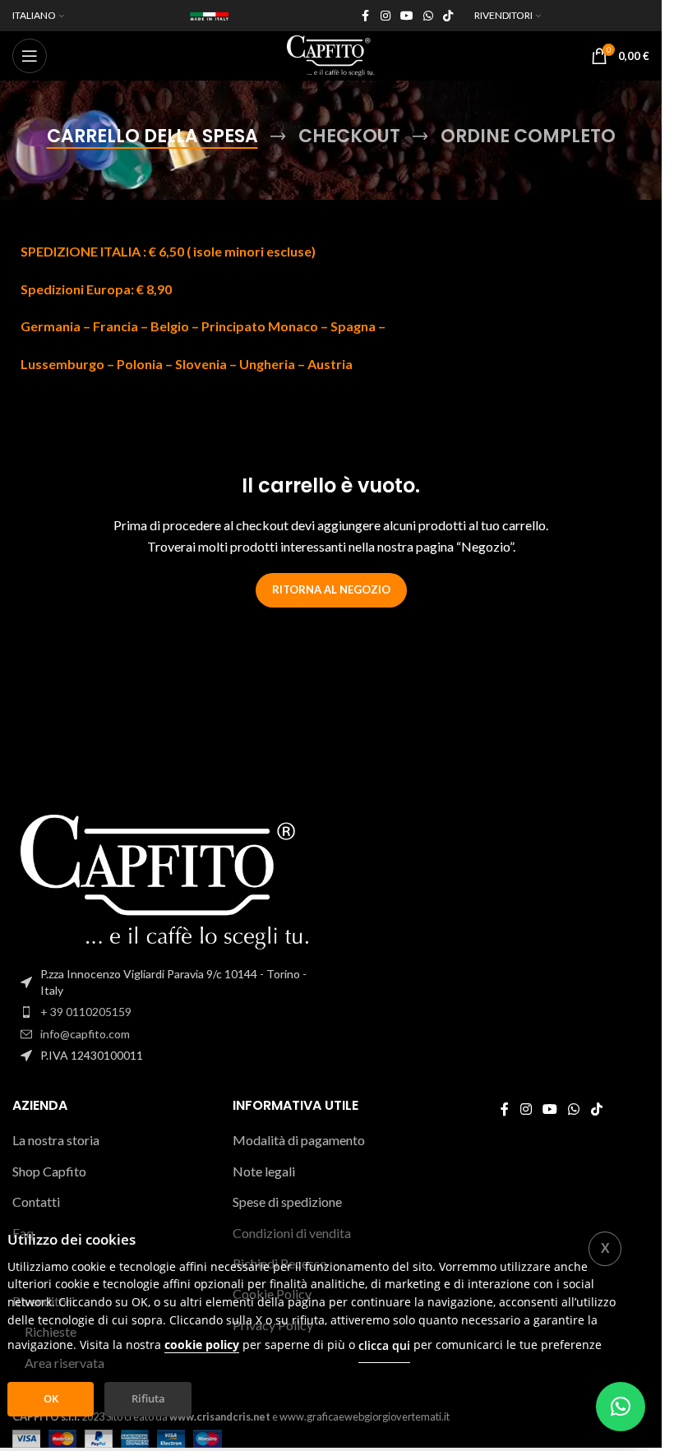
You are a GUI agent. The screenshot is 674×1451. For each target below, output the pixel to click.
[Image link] (165, 880)
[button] (620, 1406)
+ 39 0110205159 (86, 1012)
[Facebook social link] (366, 16)
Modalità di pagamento (299, 1140)
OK (51, 1398)
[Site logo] (331, 54)
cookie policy (201, 1344)
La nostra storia (55, 1140)
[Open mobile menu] (29, 55)
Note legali (264, 1171)
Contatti (36, 1201)
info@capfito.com (85, 1034)
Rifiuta (148, 1398)
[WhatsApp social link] (428, 16)
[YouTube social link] (406, 16)
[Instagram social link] (385, 16)
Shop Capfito (49, 1171)
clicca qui (384, 1345)
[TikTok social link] (448, 16)
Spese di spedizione (287, 1201)
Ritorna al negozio (331, 589)
